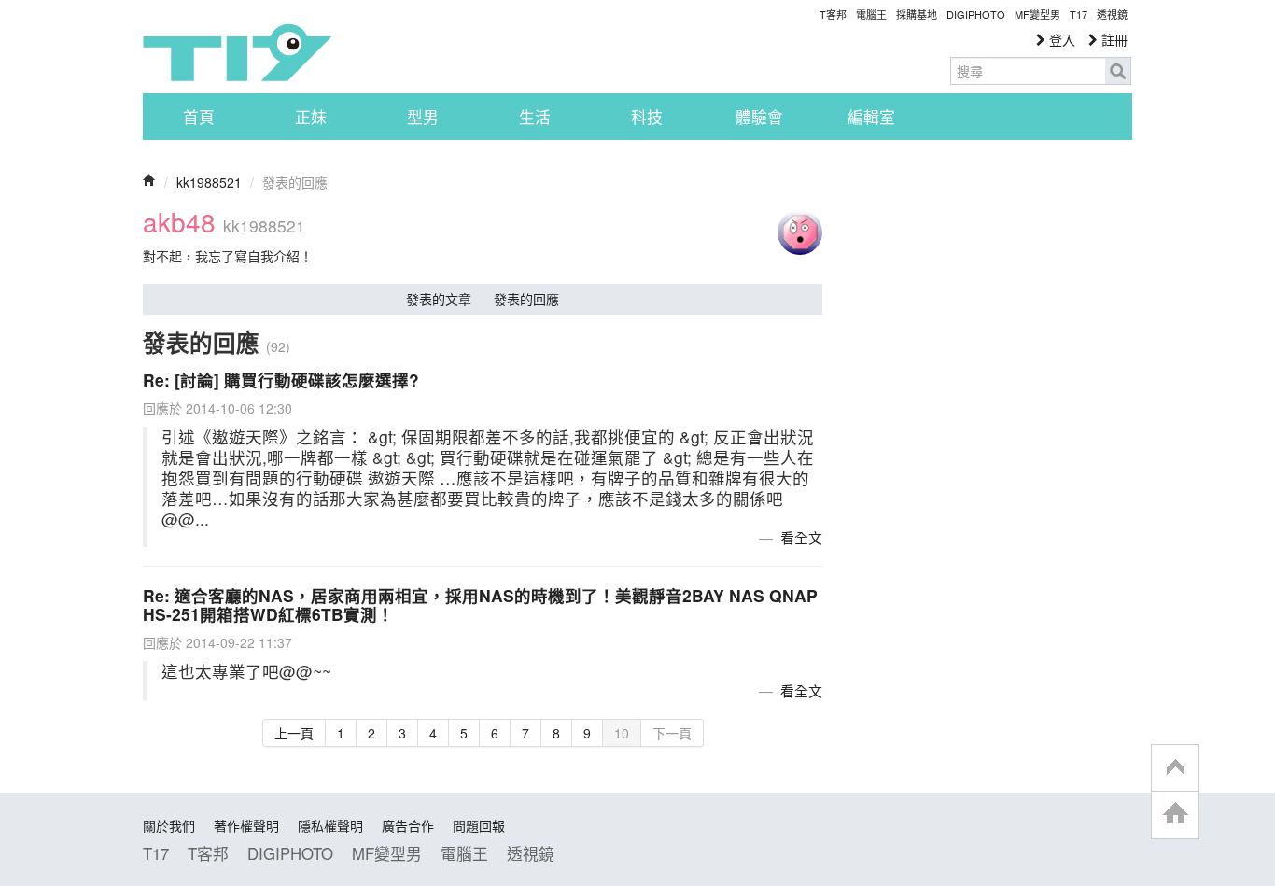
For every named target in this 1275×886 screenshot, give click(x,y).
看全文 (801, 537)
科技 (647, 116)
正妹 (311, 116)
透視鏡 (1112, 14)
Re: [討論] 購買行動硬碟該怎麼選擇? (281, 379)
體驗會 (759, 116)
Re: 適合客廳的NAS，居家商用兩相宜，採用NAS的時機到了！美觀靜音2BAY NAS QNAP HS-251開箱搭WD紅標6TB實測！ (480, 605)
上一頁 (294, 733)
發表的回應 (526, 298)
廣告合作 (408, 825)
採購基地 (916, 14)
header (1175, 768)
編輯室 (871, 116)
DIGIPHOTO (975, 14)
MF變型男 (1037, 14)
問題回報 (479, 825)
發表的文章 (438, 298)
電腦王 (871, 14)
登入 (1060, 39)
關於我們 (169, 825)
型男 (423, 116)
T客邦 (833, 14)
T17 (237, 52)
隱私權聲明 (330, 825)
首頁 (199, 116)
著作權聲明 (246, 825)
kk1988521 (209, 182)
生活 (535, 116)
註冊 (1113, 39)
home (1175, 814)
